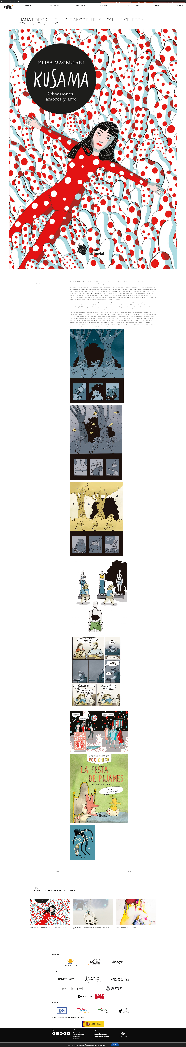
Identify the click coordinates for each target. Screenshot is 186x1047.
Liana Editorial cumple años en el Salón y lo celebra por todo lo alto (49, 927)
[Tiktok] (14, 1)
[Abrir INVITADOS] (33, 6)
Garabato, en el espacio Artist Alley (126, 927)
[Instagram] (10, 1)
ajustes (103, 1045)
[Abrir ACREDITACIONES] (140, 6)
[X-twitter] (5, 1)
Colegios (117, 2)
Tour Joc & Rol (142, 2)
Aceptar (115, 1044)
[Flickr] (18, 1)
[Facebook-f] (1, 1)
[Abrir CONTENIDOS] (59, 6)
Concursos (169, 2)
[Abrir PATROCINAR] (110, 6)
